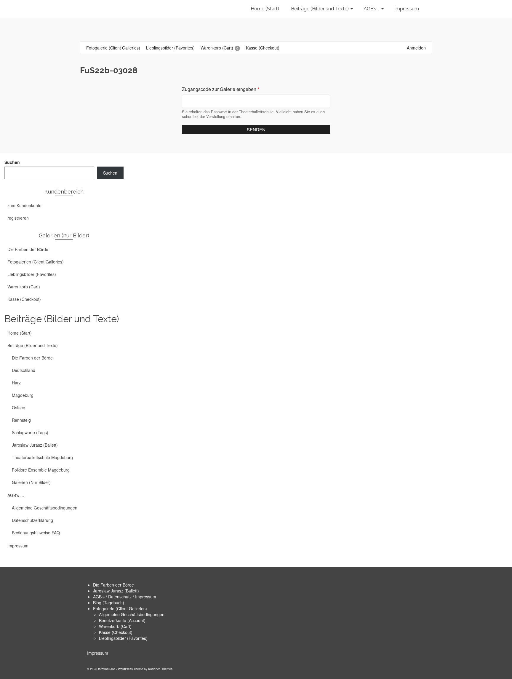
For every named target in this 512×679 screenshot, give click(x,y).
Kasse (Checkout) (115, 632)
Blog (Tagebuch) (108, 602)
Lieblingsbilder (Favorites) (123, 638)
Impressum (97, 653)
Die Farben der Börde (113, 585)
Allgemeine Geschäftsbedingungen (131, 614)
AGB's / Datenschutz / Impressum (124, 597)
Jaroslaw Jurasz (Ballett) (116, 591)
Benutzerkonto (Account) (122, 620)
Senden (256, 129)
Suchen (12, 162)
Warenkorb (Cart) (115, 626)
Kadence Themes (160, 669)
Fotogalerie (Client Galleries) (120, 608)
